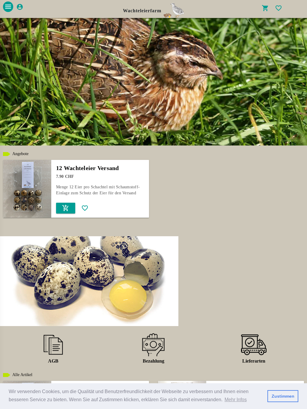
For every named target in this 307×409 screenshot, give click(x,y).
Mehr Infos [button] (236, 399)
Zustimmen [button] (283, 396)
